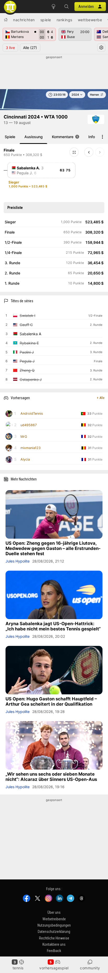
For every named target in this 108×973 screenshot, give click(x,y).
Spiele (45, 20)
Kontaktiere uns (54, 945)
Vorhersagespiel (54, 968)
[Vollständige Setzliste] (74, 152)
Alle (30, 47)
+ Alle (100, 398)
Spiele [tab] (10, 136)
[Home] (6, 19)
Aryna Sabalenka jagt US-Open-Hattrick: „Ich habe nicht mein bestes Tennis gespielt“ (53, 626)
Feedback (54, 951)
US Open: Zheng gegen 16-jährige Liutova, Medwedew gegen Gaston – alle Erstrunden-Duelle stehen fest (53, 548)
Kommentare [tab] (65, 136)
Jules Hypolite (18, 561)
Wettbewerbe (90, 20)
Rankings (64, 20)
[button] (66, 6)
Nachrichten (24, 20)
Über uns (54, 913)
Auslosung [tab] (33, 136)
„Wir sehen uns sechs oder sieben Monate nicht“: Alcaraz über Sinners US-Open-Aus (51, 776)
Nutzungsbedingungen (54, 925)
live (10, 47)
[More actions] (102, 136)
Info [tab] (91, 136)
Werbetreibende (54, 919)
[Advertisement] (54, 72)
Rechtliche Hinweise (54, 938)
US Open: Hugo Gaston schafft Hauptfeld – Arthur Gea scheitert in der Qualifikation (51, 701)
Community (90, 968)
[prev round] (88, 152)
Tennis (18, 968)
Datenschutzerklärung (54, 932)
